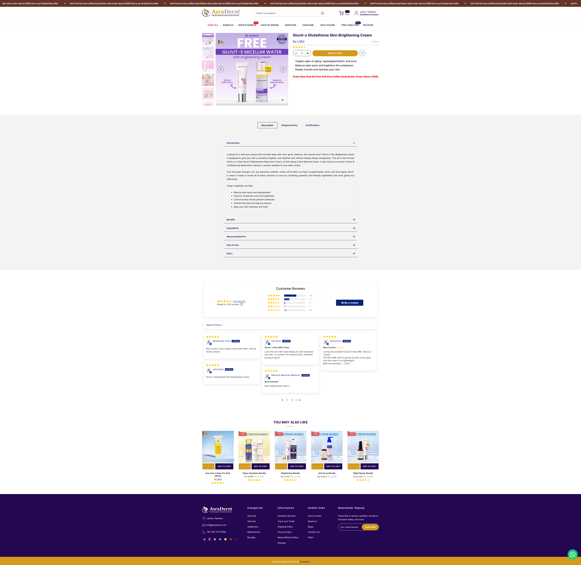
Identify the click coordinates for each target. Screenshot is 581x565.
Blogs (310, 526)
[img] (212, 336)
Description (267, 125)
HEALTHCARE (327, 25)
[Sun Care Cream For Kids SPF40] (218, 447)
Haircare (251, 521)
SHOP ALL (213, 25)
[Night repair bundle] (363, 447)
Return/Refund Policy (288, 537)
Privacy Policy (285, 532)
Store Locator (314, 515)
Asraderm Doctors (286, 515)
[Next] (283, 69)
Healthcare (252, 526)
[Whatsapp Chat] (573, 554)
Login (362, 12)
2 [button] (287, 400)
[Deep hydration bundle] (254, 447)
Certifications (312, 125)
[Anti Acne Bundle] (327, 447)
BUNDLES (228, 25)
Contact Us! (314, 532)
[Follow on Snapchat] (225, 539)
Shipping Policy (289, 125)
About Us (312, 521)
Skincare (251, 515)
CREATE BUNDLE (247, 24)
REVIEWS (368, 25)
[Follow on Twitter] (209, 539)
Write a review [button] (349, 302)
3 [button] (292, 400)
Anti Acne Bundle (326, 473)
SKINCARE (290, 25)
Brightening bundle (290, 473)
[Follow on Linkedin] (220, 539)
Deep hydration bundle (254, 473)
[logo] (221, 13)
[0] (341, 13)
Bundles (251, 537)
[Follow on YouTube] (230, 539)
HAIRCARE (308, 25)
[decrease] (204, 466)
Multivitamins (253, 532)
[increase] (213, 466)
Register (372, 12)
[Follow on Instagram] (215, 539)
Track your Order (286, 521)
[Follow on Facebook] (204, 539)
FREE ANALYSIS (350, 24)
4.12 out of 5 (239, 301)
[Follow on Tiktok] (236, 539)
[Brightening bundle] (290, 447)
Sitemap (282, 543)
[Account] (356, 13)
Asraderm (304, 561)
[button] (299, 47)
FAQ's (310, 537)
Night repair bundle (363, 473)
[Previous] (221, 69)
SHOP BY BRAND (270, 25)
